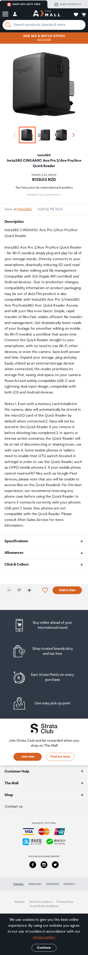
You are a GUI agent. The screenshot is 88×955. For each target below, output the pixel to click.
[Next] (72, 135)
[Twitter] (55, 864)
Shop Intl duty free (27, 4)
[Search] (8, 25)
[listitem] (44, 625)
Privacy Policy (65, 901)
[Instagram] (44, 864)
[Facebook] (32, 864)
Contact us (14, 806)
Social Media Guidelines (44, 906)
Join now (27, 756)
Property (69, 884)
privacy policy (44, 937)
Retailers (20, 901)
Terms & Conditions (40, 901)
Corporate (52, 884)
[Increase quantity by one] (29, 590)
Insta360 (24, 209)
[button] (5, 14)
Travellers (34, 884)
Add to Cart (67, 590)
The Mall (18, 884)
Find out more (60, 756)
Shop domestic (70, 4)
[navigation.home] (46, 14)
